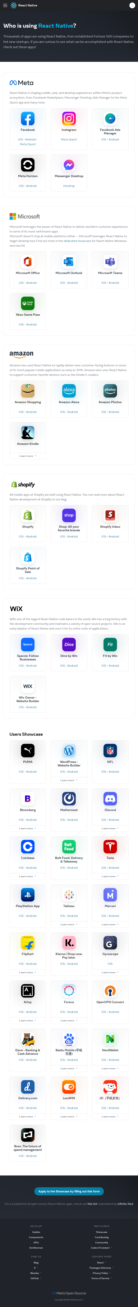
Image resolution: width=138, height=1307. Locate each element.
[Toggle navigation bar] (5, 5)
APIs (36, 1242)
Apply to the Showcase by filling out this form (69, 1191)
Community (101, 1242)
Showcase (101, 1232)
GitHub (35, 1278)
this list (92, 1204)
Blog (36, 1262)
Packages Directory (100, 1267)
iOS (20, 139)
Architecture (36, 1247)
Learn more (26, 456)
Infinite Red (125, 1204)
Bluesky (34, 1273)
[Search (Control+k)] (132, 5)
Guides (36, 1232)
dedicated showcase (77, 241)
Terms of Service (100, 1278)
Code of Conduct (100, 1247)
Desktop (69, 186)
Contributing (102, 1237)
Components (36, 1237)
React (100, 1262)
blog (63, 499)
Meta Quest (28, 144)
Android (30, 139)
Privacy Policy (100, 1273)
